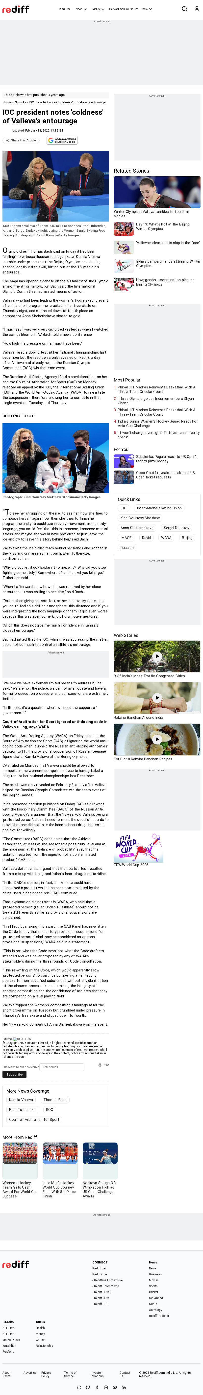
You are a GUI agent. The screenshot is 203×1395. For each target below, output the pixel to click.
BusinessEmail (116, 9)
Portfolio (8, 1351)
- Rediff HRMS (101, 1292)
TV (136, 9)
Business (155, 1274)
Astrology (155, 1310)
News (79, 9)
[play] (157, 656)
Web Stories (126, 635)
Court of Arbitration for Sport (34, 1119)
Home (61, 9)
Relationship (44, 1346)
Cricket (153, 1292)
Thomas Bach (55, 1100)
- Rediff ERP (100, 1304)
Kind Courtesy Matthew (140, 518)
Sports (20, 102)
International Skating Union (159, 508)
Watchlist (9, 1346)
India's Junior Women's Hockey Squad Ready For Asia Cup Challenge (158, 423)
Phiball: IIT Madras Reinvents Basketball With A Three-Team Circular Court (157, 389)
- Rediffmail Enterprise (107, 1280)
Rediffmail (99, 1268)
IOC (124, 508)
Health (40, 1328)
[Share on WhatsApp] (79, 1387)
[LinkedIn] (124, 1387)
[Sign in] (197, 9)
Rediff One (99, 1274)
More (145, 9)
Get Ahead (156, 1298)
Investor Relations (97, 1374)
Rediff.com (157, 1372)
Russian (127, 547)
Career (40, 1340)
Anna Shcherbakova (137, 528)
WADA (166, 538)
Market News (11, 1340)
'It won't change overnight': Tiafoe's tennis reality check (159, 434)
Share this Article (23, 140)
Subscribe (14, 1074)
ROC (49, 1109)
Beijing (187, 538)
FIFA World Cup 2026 (131, 865)
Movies (154, 1280)
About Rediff (6, 1374)
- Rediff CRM (100, 1298)
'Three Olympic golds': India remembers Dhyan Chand (156, 400)
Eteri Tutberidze (22, 1109)
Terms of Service (70, 1374)
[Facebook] (97, 1387)
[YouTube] (115, 1387)
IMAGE (126, 538)
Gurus (129, 9)
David (146, 538)
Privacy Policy (46, 1374)
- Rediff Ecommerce (105, 1286)
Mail (69, 9)
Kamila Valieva (21, 1100)
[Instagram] (106, 1387)
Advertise (30, 1372)
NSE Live (8, 1334)
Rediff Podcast (159, 1316)
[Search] (184, 9)
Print (106, 1065)
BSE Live (8, 1328)
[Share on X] (88, 1387)
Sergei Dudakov (176, 528)
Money (96, 9)
